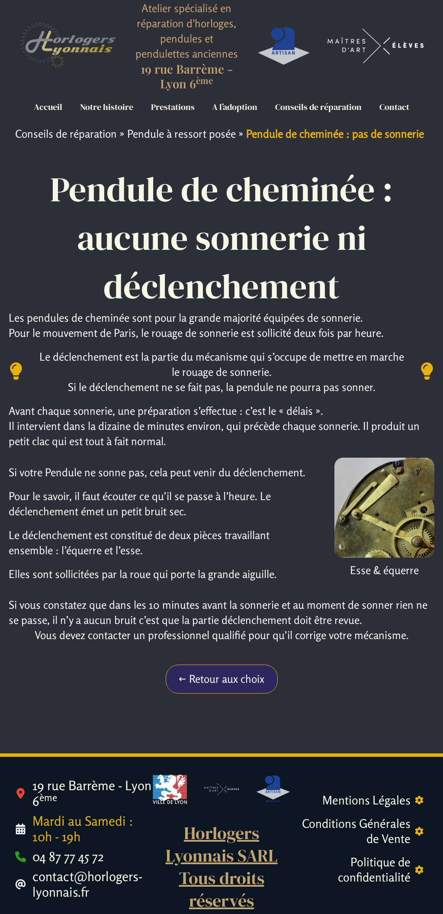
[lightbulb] (16, 371)
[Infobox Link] (84, 793)
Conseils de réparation (66, 133)
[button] (222, 679)
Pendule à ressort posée (181, 133)
